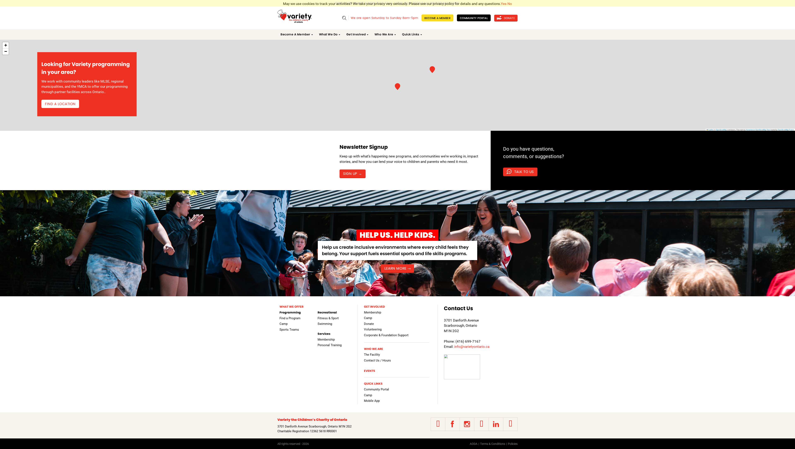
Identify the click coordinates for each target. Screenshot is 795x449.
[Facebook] (452, 424)
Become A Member (437, 18)
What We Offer (291, 307)
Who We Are (384, 34)
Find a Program (289, 318)
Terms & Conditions (492, 444)
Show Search (344, 18)
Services (324, 334)
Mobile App (372, 401)
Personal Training (330, 345)
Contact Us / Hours (377, 360)
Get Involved (356, 34)
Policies (513, 444)
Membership (326, 339)
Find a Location (60, 103)
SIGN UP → (352, 173)
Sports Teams (289, 329)
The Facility (372, 354)
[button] (432, 69)
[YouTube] (481, 424)
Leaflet (710, 129)
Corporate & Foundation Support (386, 335)
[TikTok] (510, 424)
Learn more (395, 268)
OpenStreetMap (721, 129)
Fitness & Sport (328, 318)
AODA (473, 444)
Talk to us (523, 171)
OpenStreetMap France (786, 129)
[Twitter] (438, 424)
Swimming (325, 324)
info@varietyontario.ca (471, 346)
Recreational (327, 312)
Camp (283, 324)
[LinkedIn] (496, 424)
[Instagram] (467, 424)
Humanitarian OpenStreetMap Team (758, 129)
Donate (509, 18)
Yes (504, 3)
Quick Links (410, 34)
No (509, 3)
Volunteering (373, 329)
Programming (290, 312)
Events (369, 371)
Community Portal (474, 18)
